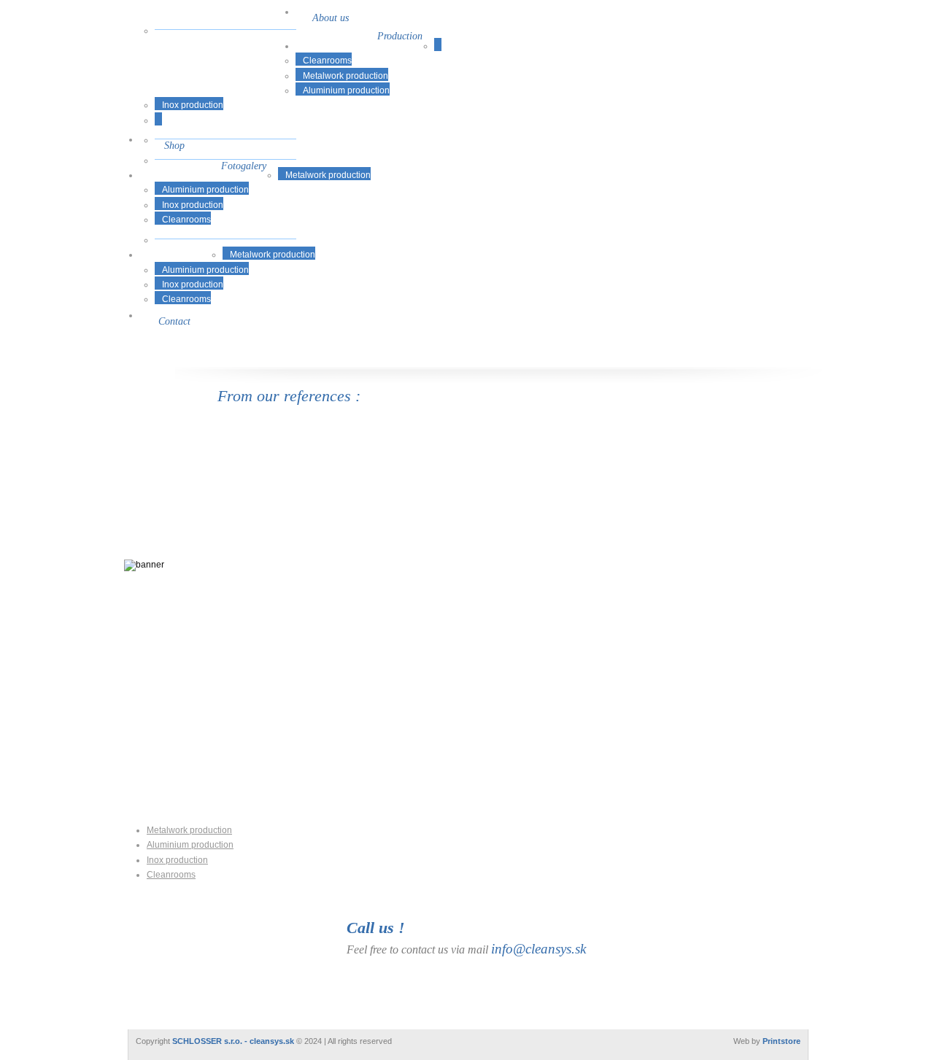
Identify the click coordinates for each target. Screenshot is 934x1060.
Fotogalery (243, 165)
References (181, 245)
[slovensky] (744, 18)
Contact (174, 321)
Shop (174, 145)
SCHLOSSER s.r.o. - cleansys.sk (233, 1041)
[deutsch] (787, 18)
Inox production (192, 105)
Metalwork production (345, 76)
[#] (213, 75)
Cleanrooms (327, 60)
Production (399, 36)
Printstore (781, 1041)
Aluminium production (346, 90)
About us (330, 17)
